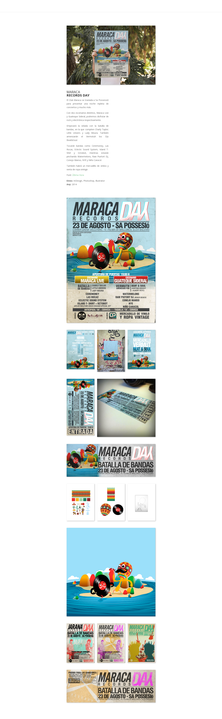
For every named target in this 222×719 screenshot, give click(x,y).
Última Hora (78, 175)
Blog (199, 6)
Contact (211, 6)
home (188, 6)
